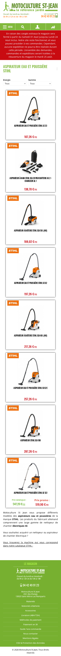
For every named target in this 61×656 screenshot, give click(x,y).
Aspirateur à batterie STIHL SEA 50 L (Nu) (30, 230)
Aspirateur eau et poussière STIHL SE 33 (30, 125)
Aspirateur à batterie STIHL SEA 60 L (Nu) (30, 335)
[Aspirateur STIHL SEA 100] (30, 424)
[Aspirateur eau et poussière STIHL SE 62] (30, 267)
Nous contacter (30, 633)
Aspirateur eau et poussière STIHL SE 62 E (30, 387)
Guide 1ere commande (30, 629)
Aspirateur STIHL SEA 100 (30, 440)
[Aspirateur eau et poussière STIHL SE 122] (30, 477)
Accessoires (30, 610)
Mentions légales (30, 638)
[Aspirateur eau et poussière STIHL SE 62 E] (30, 372)
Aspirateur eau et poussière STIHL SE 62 (30, 283)
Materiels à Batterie (31, 606)
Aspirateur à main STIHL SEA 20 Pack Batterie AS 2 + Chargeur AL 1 (30, 179)
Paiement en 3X (30, 624)
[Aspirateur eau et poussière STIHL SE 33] (30, 109)
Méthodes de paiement (30, 619)
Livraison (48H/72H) (30, 615)
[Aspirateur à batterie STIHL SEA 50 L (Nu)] (30, 214)
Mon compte (38, 26)
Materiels (30, 601)
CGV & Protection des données (30, 642)
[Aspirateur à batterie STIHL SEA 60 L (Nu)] (30, 319)
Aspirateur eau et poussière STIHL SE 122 (30, 492)
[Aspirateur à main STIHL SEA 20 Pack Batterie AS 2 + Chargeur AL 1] (30, 162)
